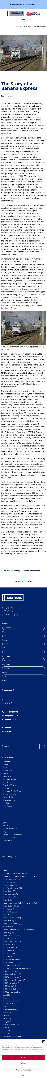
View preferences (23, 1070)
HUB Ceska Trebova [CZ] (12, 974)
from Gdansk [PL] (9, 897)
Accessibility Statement (11, 856)
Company (5, 624)
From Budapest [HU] (11, 906)
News (5, 767)
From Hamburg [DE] (10, 885)
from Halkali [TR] (9, 953)
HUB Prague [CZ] (9, 989)
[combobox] (20, 746)
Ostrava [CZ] (8, 1016)
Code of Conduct (9, 837)
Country (5, 640)
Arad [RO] (6, 995)
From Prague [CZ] (9, 921)
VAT (3, 648)
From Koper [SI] (9, 891)
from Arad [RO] (8, 956)
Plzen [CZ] (7, 1019)
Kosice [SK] (7, 1013)
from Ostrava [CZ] (10, 927)
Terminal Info (8, 797)
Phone (4, 672)
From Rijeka (7, 900)
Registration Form (9, 800)
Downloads (7, 770)
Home (18, 26)
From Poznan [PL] (9, 915)
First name (6, 656)
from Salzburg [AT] (10, 912)
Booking (6, 782)
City (3, 632)
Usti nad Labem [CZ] (11, 1024)
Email (4, 680)
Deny (23, 1063)
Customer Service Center (12, 791)
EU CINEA (6, 826)
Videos (5, 773)
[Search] (42, 746)
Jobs (5, 823)
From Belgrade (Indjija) (11, 959)
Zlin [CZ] (6, 1033)
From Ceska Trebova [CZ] (12, 924)
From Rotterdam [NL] (11, 894)
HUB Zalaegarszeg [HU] (12, 992)
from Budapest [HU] (10, 947)
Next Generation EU (10, 828)
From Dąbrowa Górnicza (12, 962)
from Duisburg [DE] (10, 882)
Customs (6, 788)
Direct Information (10, 794)
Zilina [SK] (6, 1030)
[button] (43, 1041)
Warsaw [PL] (7, 1027)
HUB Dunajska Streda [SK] (12, 977)
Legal (22, 1075)
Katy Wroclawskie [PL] (11, 1010)
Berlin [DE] (7, 998)
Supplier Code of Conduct (13, 834)
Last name (6, 664)
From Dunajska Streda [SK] (13, 918)
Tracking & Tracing (10, 785)
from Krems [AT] (9, 909)
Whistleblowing (8, 840)
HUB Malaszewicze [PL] (11, 983)
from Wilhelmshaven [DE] (12, 888)
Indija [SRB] (7, 1007)
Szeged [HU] (7, 1022)
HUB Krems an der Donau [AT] (14, 980)
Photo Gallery (8, 776)
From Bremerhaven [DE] (12, 879)
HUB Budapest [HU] (10, 971)
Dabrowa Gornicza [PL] (11, 1001)
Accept (24, 1057)
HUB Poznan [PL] (9, 986)
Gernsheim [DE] (9, 1004)
